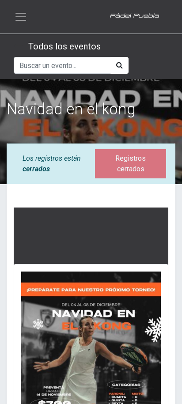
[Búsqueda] (119, 65)
